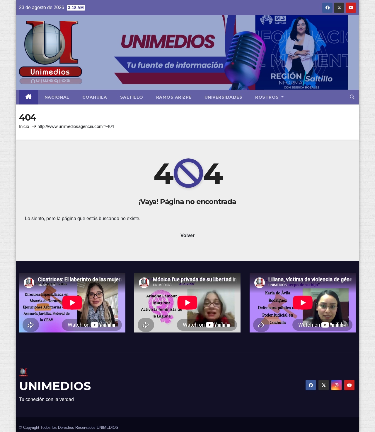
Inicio (24, 126)
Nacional (57, 97)
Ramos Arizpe (174, 97)
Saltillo (131, 97)
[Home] (28, 97)
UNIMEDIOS (55, 386)
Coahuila (94, 97)
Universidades (223, 97)
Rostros (267, 97)
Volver (187, 235)
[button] (352, 97)
